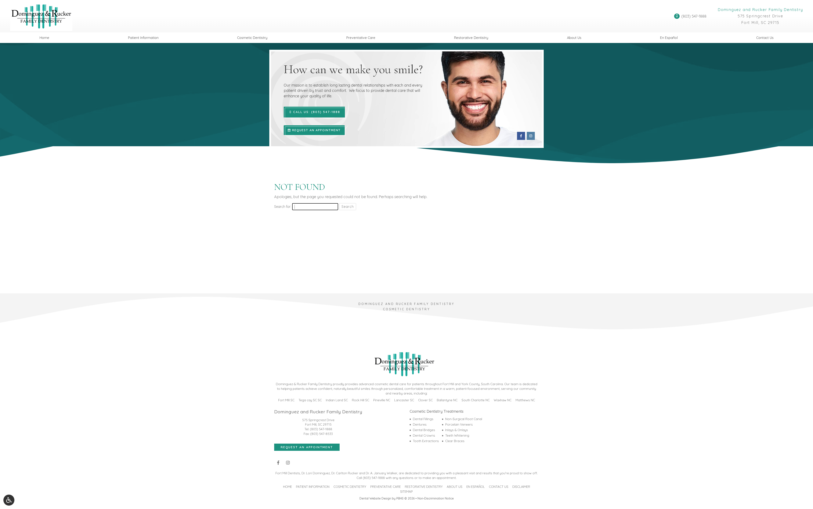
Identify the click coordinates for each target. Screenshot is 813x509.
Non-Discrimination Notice (436, 498)
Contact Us (765, 37)
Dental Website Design (375, 498)
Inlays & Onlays (456, 430)
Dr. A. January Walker (381, 473)
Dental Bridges (424, 430)
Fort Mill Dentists (287, 473)
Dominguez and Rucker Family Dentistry (760, 9)
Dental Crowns (424, 435)
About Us (574, 37)
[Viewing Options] (9, 500)
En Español (669, 37)
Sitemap (406, 492)
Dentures (420, 424)
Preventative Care (360, 37)
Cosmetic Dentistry (252, 37)
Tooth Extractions (426, 441)
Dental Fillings (423, 419)
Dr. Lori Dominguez (315, 473)
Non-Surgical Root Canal (463, 419)
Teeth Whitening (457, 435)
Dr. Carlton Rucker (344, 473)
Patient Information (143, 37)
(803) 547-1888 (321, 429)
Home (44, 37)
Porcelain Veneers (459, 424)
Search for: (282, 206)
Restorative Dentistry (471, 37)
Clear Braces (455, 441)
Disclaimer (521, 487)
